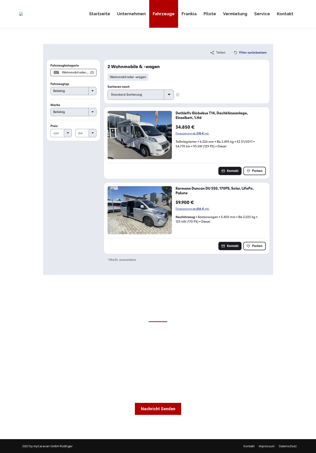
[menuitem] (100, 14)
